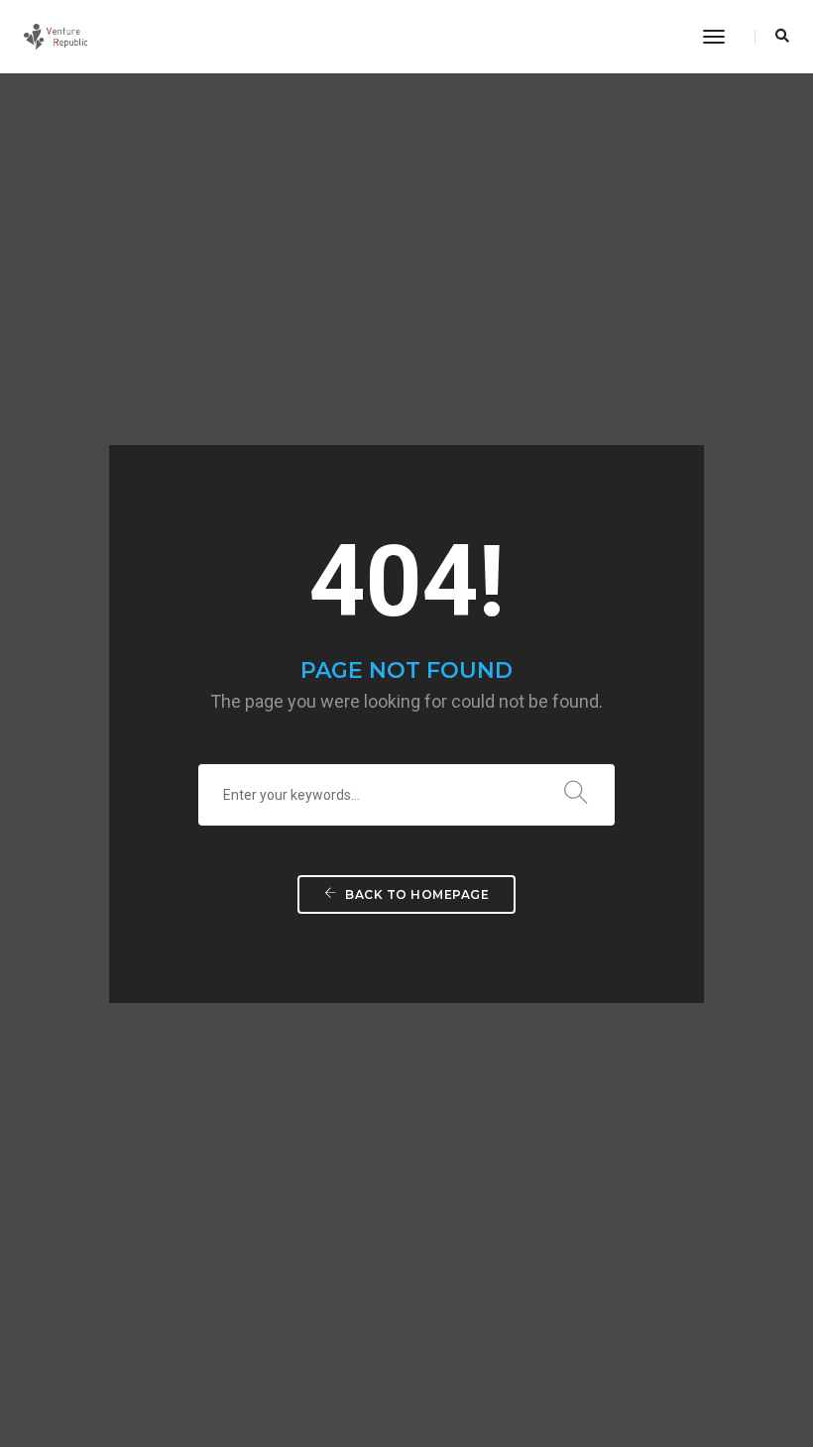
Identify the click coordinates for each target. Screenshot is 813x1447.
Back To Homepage (416, 894)
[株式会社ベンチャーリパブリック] (55, 36)
